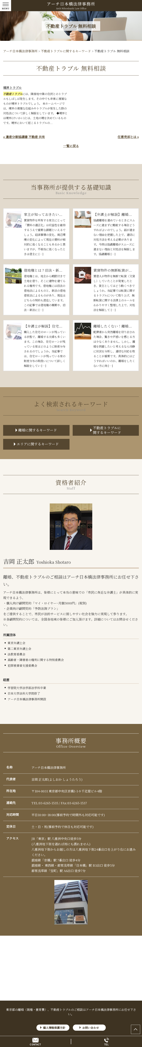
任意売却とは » (128, 136)
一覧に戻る (71, 145)
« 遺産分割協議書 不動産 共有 (24, 136)
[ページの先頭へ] (135, 1029)
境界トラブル (12, 87)
